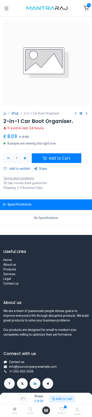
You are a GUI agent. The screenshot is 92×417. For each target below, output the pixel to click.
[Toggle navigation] (6, 8)
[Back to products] (81, 113)
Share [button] (43, 168)
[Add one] (25, 158)
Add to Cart (63, 399)
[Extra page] (47, 383)
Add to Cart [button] (59, 158)
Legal (7, 279)
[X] (22, 383)
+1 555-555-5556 (21, 371)
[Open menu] (46, 410)
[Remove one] (8, 158)
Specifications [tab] (18, 204)
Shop (15, 113)
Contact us (11, 283)
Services (9, 274)
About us (9, 264)
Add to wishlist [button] (19, 168)
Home (7, 260)
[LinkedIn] (35, 383)
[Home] (15, 409)
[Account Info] (77, 409)
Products (9, 269)
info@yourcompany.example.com (33, 366)
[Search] (30, 409)
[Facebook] (9, 383)
